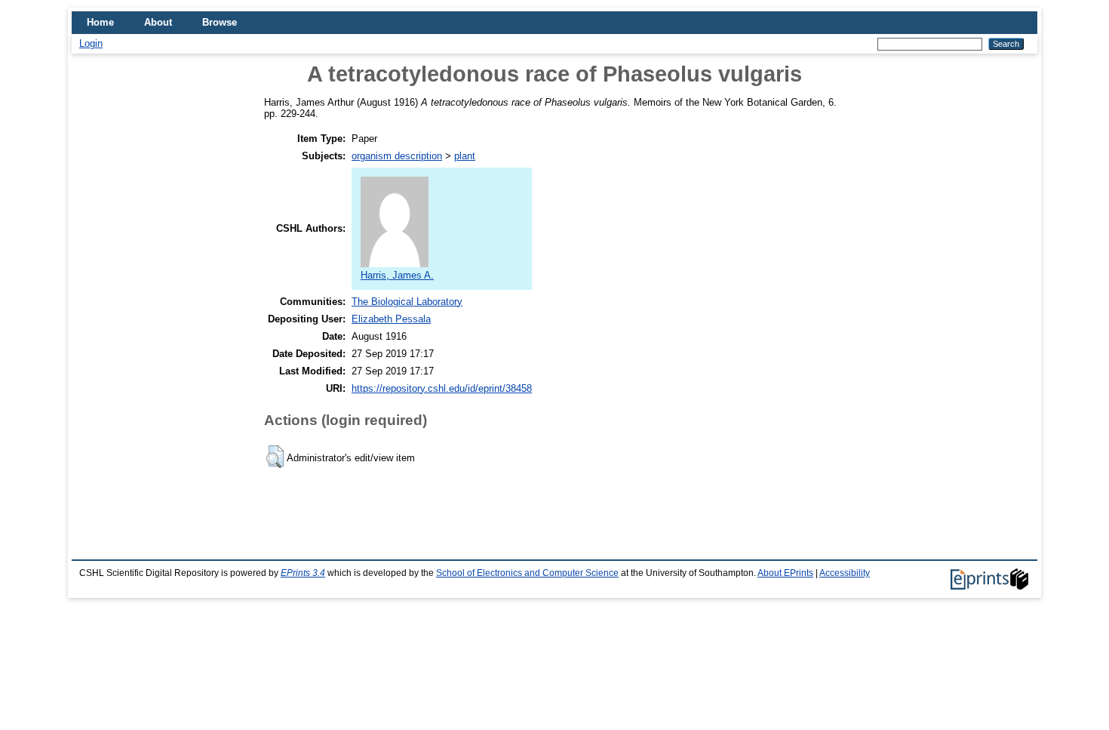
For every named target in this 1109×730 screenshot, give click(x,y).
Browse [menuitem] (219, 22)
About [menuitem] (158, 22)
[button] (275, 456)
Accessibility (844, 573)
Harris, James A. (397, 275)
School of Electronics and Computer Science (527, 573)
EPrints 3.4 (303, 573)
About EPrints (785, 573)
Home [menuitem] (100, 22)
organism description (397, 156)
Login (91, 43)
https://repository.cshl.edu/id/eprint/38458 (442, 388)
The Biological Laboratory (407, 301)
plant (464, 156)
